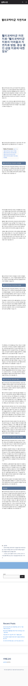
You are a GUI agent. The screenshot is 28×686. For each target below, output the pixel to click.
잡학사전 (4, 2)
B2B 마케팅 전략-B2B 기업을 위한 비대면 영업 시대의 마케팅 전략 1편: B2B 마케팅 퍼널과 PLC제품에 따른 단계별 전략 (13, 549)
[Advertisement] (14, 71)
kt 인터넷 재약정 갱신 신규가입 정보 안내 (13, 640)
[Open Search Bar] (22, 2)
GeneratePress (20, 669)
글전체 (5, 545)
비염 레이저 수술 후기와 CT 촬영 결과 (12, 634)
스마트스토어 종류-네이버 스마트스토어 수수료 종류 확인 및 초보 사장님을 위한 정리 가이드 (13, 555)
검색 (4, 574)
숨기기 (15, 149)
